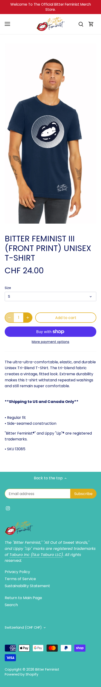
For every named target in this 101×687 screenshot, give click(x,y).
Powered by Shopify (21, 674)
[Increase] (27, 318)
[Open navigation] (7, 24)
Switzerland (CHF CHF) (23, 628)
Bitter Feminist (47, 669)
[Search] (81, 24)
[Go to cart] (91, 24)
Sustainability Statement (27, 586)
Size (8, 288)
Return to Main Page (23, 598)
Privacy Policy (17, 571)
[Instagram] (8, 508)
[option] (50, 133)
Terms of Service (20, 579)
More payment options (50, 342)
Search (11, 605)
